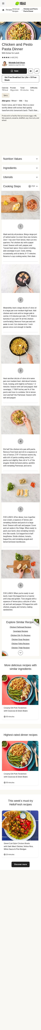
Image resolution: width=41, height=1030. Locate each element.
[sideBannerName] (20, 138)
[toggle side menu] (3, 3)
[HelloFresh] (20, 3)
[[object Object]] (30, 71)
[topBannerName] (20, 17)
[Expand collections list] (20, 652)
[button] (20, 168)
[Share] (36, 71)
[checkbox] (3, 57)
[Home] (3, 10)
